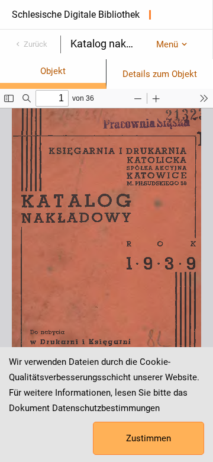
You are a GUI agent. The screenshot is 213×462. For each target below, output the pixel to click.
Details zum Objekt (159, 74)
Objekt (53, 71)
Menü (167, 44)
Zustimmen (148, 438)
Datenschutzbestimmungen (106, 408)
